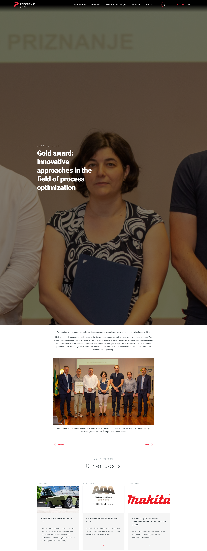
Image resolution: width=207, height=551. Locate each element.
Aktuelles (135, 4)
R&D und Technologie (116, 4)
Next (147, 444)
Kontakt (149, 4)
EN (183, 4)
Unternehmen (79, 4)
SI (177, 4)
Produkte (95, 4)
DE (189, 4)
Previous (61, 444)
